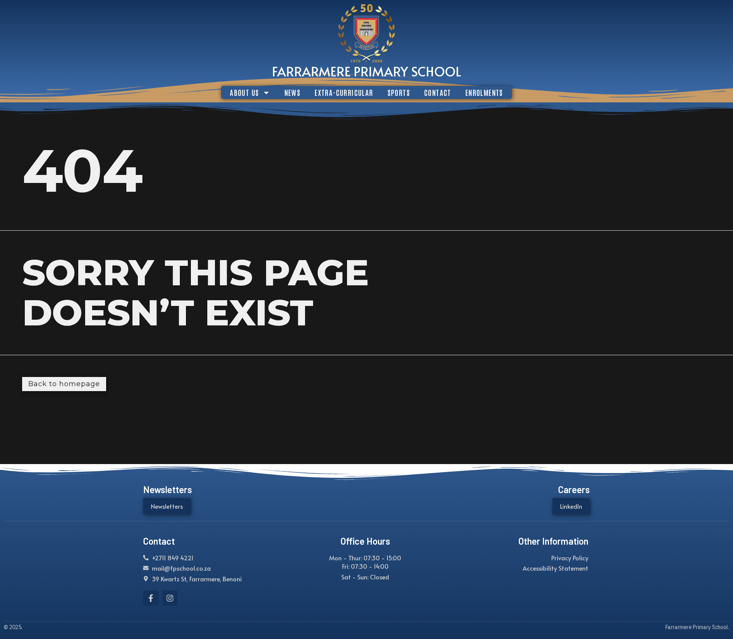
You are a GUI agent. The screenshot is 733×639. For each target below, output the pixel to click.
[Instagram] (170, 598)
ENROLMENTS (484, 92)
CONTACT (437, 92)
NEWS (292, 92)
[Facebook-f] (150, 598)
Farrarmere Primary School (366, 71)
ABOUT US (244, 92)
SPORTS (398, 92)
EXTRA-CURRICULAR (344, 92)
